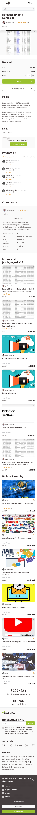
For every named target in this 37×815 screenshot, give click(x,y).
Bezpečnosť (26, 759)
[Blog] (27, 745)
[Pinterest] (16, 745)
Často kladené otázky (9, 762)
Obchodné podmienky (9, 756)
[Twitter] (10, 745)
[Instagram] (33, 745)
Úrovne (4, 764)
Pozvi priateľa (13, 764)
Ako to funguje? (24, 762)
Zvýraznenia (6, 767)
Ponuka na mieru (18, 767)
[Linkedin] (21, 745)
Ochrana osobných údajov (11, 759)
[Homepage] (12, 3)
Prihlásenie (31, 3)
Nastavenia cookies (25, 756)
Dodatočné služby (8, 770)
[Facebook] (4, 745)
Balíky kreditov (25, 764)
